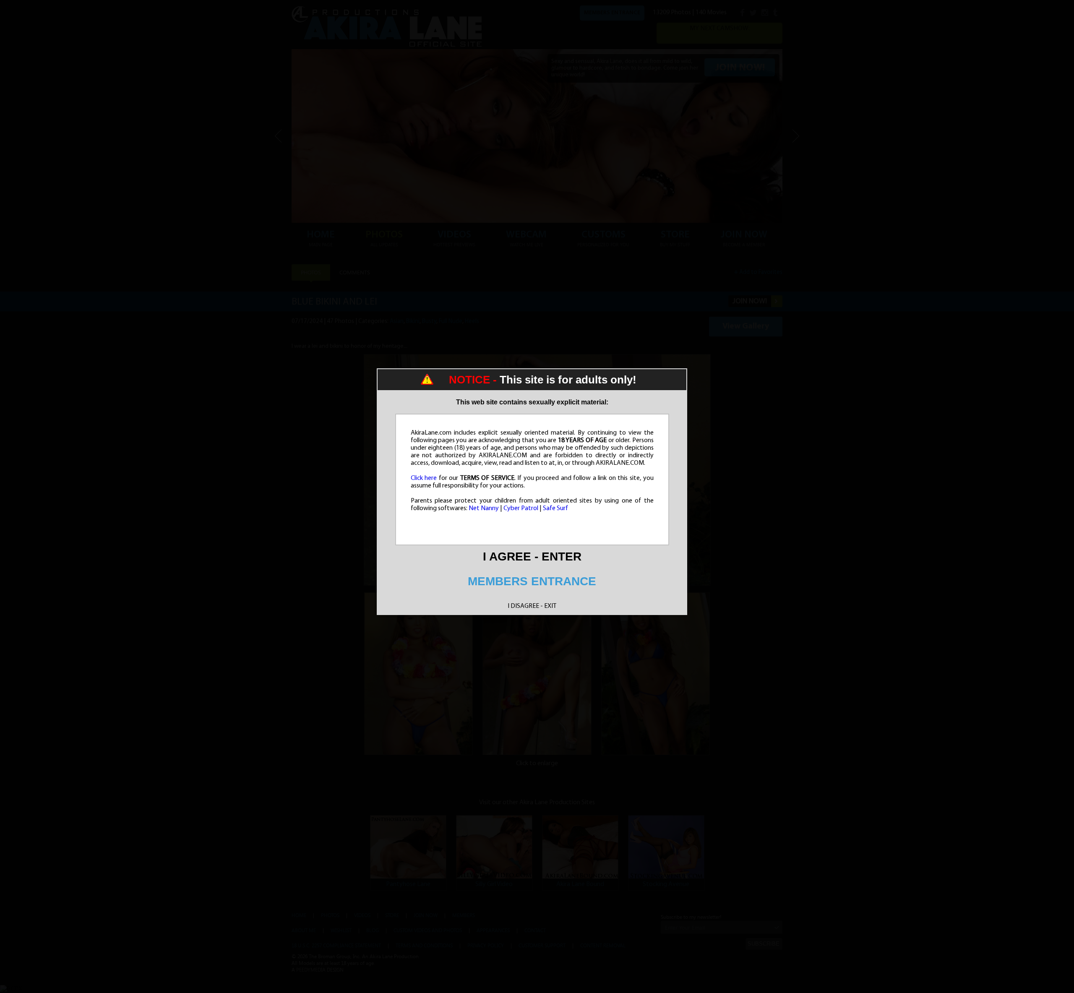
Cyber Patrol (520, 508)
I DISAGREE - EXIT (532, 606)
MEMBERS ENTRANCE (532, 581)
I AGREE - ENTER (532, 556)
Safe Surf (555, 508)
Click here (424, 478)
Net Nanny (484, 508)
